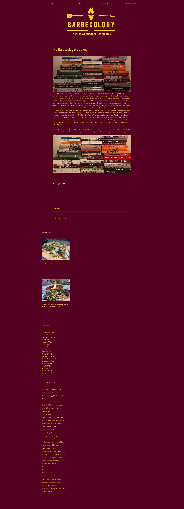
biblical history (46, 445)
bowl (54, 448)
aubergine (58, 423)
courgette (58, 479)
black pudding (46, 448)
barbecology (46, 433)
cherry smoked (47, 467)
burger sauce (46, 457)
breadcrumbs (46, 451)
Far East (53, 399)
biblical (61, 442)
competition (52, 476)
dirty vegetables (47, 491)
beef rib (54, 439)
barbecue (54, 433)
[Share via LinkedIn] (64, 184)
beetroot (55, 442)
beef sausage (46, 442)
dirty (56, 485)
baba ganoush (46, 427)
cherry (54, 464)
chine (52, 470)
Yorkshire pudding (58, 420)
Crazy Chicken (46, 393)
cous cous (45, 482)
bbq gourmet (58, 436)
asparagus (50, 423)
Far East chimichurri (48, 402)
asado (44, 423)
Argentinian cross (56, 389)
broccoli (44, 454)
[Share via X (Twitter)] (59, 184)
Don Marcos (46, 399)
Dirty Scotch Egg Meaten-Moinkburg (53, 396)
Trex (62, 417)
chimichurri (45, 470)
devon (44, 485)
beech (44, 439)
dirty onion (53, 488)
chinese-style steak (48, 473)
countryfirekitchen (48, 479)
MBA (57, 408)
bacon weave (46, 430)
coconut (44, 476)
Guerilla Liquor (58, 405)
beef (48, 439)
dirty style (61, 488)
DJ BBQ (55, 393)
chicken (55, 467)
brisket (60, 451)
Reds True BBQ (47, 417)
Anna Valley (45, 389)
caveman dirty (46, 464)
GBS (57, 402)
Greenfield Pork (47, 405)
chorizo (57, 473)
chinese (57, 470)
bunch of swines (53, 454)
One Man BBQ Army (48, 414)
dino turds (50, 485)
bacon (54, 427)
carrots (49, 460)
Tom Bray (56, 417)
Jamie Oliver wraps (48, 408)
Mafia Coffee (46, 411)
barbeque (45, 436)
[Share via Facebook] (54, 184)
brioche (54, 451)
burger (62, 454)
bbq (51, 436)
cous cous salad (55, 482)
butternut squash (57, 457)
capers (44, 460)
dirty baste (45, 488)
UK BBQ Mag (46, 420)
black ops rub (57, 445)
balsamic (54, 430)
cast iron (56, 460)
